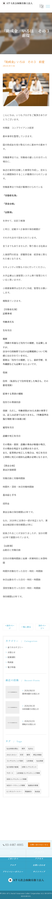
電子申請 (11, 667)
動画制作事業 (33, 785)
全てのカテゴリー (15, 647)
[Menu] (48, 6)
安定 (21, 755)
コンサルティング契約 (15, 761)
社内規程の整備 (12, 767)
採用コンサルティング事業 (16, 779)
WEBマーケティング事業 (16, 785)
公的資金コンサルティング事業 (28, 773)
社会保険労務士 (12, 748)
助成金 (10, 662)
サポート (10, 773)
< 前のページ (9, 626)
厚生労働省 (37, 755)
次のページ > (42, 626)
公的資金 (29, 761)
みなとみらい (12, 755)
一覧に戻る (26, 626)
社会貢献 (39, 761)
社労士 (30, 748)
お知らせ (11, 652)
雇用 (28, 755)
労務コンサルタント (29, 767)
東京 (23, 748)
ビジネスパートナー (14, 791)
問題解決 (28, 791)
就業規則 (11, 657)
